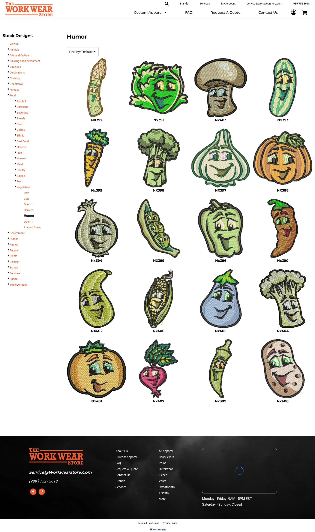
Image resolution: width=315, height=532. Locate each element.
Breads (21, 118)
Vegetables (23, 187)
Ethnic (20, 135)
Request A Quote (127, 469)
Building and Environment (25, 61)
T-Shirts (164, 493)
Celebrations (17, 72)
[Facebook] (33, 492)
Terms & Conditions (148, 523)
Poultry (21, 170)
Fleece (163, 475)
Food (13, 95)
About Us (122, 451)
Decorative (16, 83)
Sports (14, 278)
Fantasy (14, 89)
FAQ (118, 463)
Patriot (14, 244)
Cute (26, 198)
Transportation (18, 284)
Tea (19, 181)
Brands (120, 481)
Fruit (19, 152)
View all (14, 43)
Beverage (22, 112)
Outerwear (166, 469)
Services (15, 273)
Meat (20, 164)
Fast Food (23, 141)
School (14, 267)
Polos (162, 463)
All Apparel (166, 451)
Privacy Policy (169, 523)
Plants (13, 256)
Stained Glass (32, 227)
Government (17, 233)
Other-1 (28, 221)
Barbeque (22, 106)
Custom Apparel (126, 457)
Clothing (15, 78)
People (14, 250)
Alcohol (21, 101)
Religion (14, 261)
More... (163, 499)
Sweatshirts (167, 487)
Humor (14, 238)
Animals (15, 49)
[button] (150, 12)
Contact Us (123, 475)
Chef (19, 124)
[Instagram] (42, 492)
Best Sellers (166, 457)
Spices (21, 175)
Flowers (21, 147)
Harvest (21, 158)
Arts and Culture (19, 55)
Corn (26, 193)
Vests (162, 481)
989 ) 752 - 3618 (43, 481)
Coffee (21, 129)
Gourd (27, 204)
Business (15, 66)
